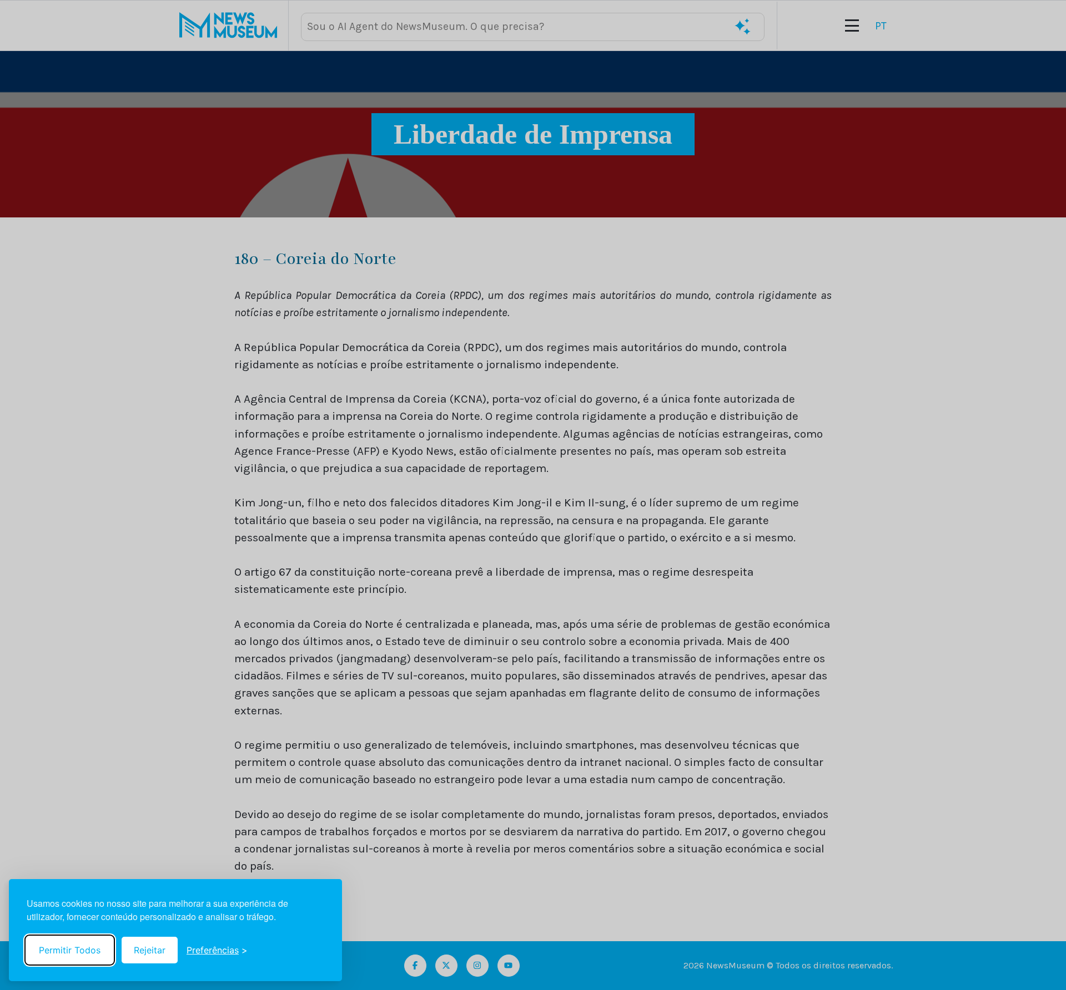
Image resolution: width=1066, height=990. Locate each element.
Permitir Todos (69, 950)
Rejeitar (149, 950)
